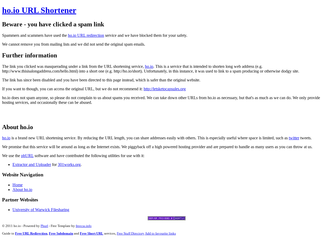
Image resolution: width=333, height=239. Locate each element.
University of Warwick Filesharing (40, 209)
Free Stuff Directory (130, 233)
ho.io (149, 66)
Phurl (44, 226)
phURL (27, 155)
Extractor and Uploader (31, 164)
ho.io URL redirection (86, 35)
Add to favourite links (160, 233)
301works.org (69, 164)
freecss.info (84, 226)
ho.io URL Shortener (39, 10)
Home (17, 185)
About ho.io (22, 189)
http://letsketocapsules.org (165, 89)
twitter (294, 138)
